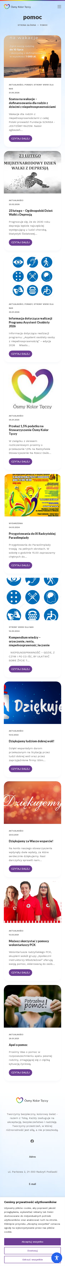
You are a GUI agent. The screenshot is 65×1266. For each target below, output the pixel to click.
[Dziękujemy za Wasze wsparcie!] (32, 802)
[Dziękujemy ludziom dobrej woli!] (32, 702)
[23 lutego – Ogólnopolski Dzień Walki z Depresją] (32, 172)
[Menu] (59, 6)
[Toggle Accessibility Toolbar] (56, 1258)
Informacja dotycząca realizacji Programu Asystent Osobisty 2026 (30, 322)
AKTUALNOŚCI (16, 85)
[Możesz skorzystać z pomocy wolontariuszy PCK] (32, 902)
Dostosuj (33, 1250)
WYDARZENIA (16, 523)
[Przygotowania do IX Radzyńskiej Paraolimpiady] (32, 495)
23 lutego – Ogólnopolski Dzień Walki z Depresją (30, 212)
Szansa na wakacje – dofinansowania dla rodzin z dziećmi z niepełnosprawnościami (32, 103)
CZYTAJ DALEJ (21, 139)
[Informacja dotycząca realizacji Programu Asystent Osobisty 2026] (32, 276)
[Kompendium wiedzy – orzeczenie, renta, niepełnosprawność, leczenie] (32, 599)
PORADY (28, 85)
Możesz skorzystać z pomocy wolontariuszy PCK (29, 943)
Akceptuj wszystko (32, 1241)
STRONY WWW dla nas (21, 627)
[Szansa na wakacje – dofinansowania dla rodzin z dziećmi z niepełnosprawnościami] (32, 56)
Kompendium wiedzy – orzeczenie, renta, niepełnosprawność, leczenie (29, 641)
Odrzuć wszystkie (32, 1259)
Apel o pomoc (18, 1045)
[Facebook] (32, 1141)
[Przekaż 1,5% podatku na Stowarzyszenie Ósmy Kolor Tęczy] (32, 387)
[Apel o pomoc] (32, 1006)
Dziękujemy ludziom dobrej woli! (31, 741)
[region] (32, 1231)
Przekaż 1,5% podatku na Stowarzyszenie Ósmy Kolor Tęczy (28, 430)
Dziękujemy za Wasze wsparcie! (31, 841)
